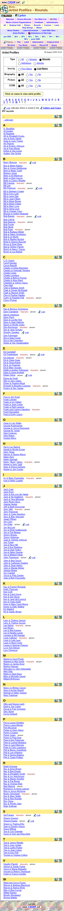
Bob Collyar (8, 219)
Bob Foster (8, 224)
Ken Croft (7, 592)
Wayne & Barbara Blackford (16, 885)
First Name (26, 69)
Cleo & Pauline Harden (14, 295)
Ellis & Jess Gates (12, 381)
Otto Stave (8, 711)
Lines (56, 25)
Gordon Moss (9, 438)
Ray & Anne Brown (12, 769)
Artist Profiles (19, 33)
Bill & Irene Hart (11, 196)
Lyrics (33, 45)
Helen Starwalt (10, 459)
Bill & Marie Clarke (12, 204)
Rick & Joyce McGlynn (14, 791)
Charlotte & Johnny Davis (15, 283)
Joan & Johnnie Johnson (15, 540)
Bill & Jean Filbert (11, 199)
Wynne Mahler (10, 897)
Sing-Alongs (27, 28)
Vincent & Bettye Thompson (16, 871)
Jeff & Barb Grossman (14, 507)
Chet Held (8, 285)
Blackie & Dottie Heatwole (15, 213)
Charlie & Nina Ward (13, 280)
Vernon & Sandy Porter (14, 866)
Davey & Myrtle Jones (14, 325)
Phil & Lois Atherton (12, 752)
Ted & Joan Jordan (12, 845)
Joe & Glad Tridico (12, 550)
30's (23, 37)
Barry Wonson (10, 162)
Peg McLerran (10, 727)
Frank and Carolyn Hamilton (16, 409)
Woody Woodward (12, 895)
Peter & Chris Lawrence (14, 747)
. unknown (8, 120)
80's (57, 37)
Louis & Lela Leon (12, 640)
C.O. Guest (8, 260)
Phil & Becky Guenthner (14, 750)
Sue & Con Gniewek (13, 831)
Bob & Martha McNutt (13, 239)
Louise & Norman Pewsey (15, 645)
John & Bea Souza (12, 560)
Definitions (26, 63)
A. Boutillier (8, 128)
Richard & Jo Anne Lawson (16, 789)
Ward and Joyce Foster (14, 883)
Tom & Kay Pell (10, 852)
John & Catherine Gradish (15, 563)
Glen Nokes (9, 435)
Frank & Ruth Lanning (13, 407)
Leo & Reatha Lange (13, 633)
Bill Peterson (9, 188)
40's (30, 37)
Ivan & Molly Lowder (13, 480)
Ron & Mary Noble (12, 796)
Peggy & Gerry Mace (13, 730)
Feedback (39, 22)
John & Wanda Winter (13, 568)
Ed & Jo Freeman (11, 365)
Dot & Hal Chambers (13, 340)
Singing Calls (15, 25)
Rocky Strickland (11, 794)
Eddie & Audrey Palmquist (15, 370)
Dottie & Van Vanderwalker (16, 343)
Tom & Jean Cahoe (12, 850)
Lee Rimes (8, 628)
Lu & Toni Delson (11, 648)
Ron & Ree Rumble (12, 798)
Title (19, 42)
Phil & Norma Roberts (13, 755)
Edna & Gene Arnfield (13, 372)
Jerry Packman (10, 512)
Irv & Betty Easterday (13, 478)
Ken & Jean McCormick (14, 599)
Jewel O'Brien (9, 519)
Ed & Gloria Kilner (12, 362)
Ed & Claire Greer (11, 360)
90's (26, 39)
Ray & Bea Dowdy (12, 771)
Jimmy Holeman (11, 537)
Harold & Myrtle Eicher (14, 449)
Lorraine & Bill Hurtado (14, 635)
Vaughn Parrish (10, 864)
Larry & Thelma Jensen (14, 620)
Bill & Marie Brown (12, 201)
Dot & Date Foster (12, 338)
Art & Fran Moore (11, 148)
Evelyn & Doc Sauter (13, 388)
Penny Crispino (10, 732)
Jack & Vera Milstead (13, 499)
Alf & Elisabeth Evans (13, 136)
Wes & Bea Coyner (12, 890)
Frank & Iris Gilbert (12, 402)
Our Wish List (40, 19)
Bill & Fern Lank (11, 194)
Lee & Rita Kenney (12, 630)
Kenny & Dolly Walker (13, 607)
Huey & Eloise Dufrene (14, 467)
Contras (47, 25)
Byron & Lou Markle (12, 252)
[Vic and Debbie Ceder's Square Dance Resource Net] (10, 2)
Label (26, 42)
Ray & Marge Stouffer (13, 779)
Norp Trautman (10, 695)
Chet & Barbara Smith (13, 288)
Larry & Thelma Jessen (14, 623)
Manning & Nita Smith (13, 661)
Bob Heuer (8, 227)
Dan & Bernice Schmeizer (15, 309)
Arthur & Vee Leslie (12, 151)
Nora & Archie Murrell (13, 690)
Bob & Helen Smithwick (14, 234)
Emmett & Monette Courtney (17, 386)
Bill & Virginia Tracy (12, 211)
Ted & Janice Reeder (13, 842)
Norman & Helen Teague (15, 693)
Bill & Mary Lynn (11, 206)
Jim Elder (7, 524)
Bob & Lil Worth (10, 237)
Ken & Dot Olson (11, 597)
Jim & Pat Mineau (12, 532)
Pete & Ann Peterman (13, 740)
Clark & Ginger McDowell (15, 290)
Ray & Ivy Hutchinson (13, 776)
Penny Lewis (9, 735)
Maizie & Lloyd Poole (13, 659)
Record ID (44, 45)
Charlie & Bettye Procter (15, 278)
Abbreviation (37, 42)
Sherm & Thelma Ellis (13, 824)
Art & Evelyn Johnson (13, 146)
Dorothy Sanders (11, 332)
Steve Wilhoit (9, 829)
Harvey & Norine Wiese (14, 454)
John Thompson (11, 557)
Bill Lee (7, 185)
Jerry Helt (8, 509)
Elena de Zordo (10, 378)
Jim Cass (7, 521)
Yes (31, 74)
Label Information (30, 30)
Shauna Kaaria (10, 821)
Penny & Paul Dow (12, 737)
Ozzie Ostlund (10, 714)
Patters (27, 25)
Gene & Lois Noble (12, 423)
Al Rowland (8, 133)
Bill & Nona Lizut (11, 209)
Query (54, 45)
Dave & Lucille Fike (12, 320)
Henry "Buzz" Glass (12, 462)
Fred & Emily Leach (12, 414)
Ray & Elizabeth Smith (14, 774)
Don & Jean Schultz (12, 329)
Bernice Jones (10, 173)
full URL (32, 904)
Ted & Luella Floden (12, 847)
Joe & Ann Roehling (12, 547)
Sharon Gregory (10, 818)
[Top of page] (56, 117)
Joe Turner (8, 542)
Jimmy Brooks (10, 535)
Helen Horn (8, 457)
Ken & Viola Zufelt (12, 602)
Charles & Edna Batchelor (15, 268)
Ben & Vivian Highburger (15, 168)
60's (43, 37)
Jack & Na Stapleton (13, 497)
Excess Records (24, 19)
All (5, 25)
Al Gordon (8, 131)
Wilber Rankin (10, 892)
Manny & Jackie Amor (13, 664)
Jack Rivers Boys (11, 502)
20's (16, 37)
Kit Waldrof (8, 609)
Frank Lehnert (10, 399)
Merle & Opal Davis (12, 674)
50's (37, 37)
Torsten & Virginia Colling (15, 855)
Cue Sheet (23, 45)
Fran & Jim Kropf (11, 397)
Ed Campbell (9, 352)
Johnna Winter (10, 570)
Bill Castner (8, 183)
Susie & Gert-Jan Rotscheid (16, 834)
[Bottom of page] (60, 117)
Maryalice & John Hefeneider (17, 669)
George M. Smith (11, 430)
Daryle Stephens (11, 315)
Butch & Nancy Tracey (14, 249)
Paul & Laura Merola (13, 725)
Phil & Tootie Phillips (13, 757)
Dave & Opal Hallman (13, 322)
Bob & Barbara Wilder (13, 232)
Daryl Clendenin (10, 311)
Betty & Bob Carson (12, 178)
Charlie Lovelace (11, 275)
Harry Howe (8, 452)
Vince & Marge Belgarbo (15, 869)
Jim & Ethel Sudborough (15, 530)
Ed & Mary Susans (12, 367)
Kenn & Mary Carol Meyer (15, 604)
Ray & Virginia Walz (12, 784)
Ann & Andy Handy (12, 138)
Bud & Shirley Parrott (13, 247)
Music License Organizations (18, 22)
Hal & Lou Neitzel (11, 447)
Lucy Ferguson (10, 650)
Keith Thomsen (10, 589)
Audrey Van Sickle (12, 153)
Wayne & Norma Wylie (14, 888)
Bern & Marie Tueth (12, 170)
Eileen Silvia (9, 375)
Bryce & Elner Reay (12, 244)
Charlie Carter (9, 273)
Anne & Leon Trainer (13, 141)
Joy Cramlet (9, 573)
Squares (33, 59)
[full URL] (42, 907)
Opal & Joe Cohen (12, 706)
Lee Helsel (8, 625)
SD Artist (11, 45)
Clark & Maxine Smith (13, 293)
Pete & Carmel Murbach (14, 742)
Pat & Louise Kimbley (13, 723)
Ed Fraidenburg (10, 354)
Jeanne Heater (10, 504)
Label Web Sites (48, 30)
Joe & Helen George (13, 552)
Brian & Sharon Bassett (14, 242)
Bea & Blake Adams (13, 165)
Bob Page (8, 229)
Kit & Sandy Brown (12, 611)
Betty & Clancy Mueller (14, 180)
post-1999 (35, 39)
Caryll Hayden (10, 263)
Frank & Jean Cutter (13, 404)
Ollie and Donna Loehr (13, 704)
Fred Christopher (11, 412)
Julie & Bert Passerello (14, 578)
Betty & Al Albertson (13, 175)
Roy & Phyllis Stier (12, 803)
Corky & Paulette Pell (13, 298)
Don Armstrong (10, 327)
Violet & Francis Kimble (14, 874)
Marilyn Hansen (10, 666)
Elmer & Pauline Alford (14, 383)
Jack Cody (8, 489)
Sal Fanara (8, 815)
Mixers (39, 28)
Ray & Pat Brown (11, 781)
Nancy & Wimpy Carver (14, 688)
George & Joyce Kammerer (16, 428)
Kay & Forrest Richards (14, 587)
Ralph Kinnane (10, 766)
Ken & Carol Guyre (12, 594)
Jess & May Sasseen (13, 516)
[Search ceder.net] (23, 2)
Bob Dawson (9, 222)
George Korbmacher (12, 425)
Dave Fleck (8, 317)
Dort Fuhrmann (10, 335)
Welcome (10, 19)
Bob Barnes (9, 216)
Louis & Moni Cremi (12, 643)
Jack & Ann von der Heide (15, 494)
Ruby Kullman (10, 806)
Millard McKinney (11, 679)
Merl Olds (8, 671)
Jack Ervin (8, 492)
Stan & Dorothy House (14, 826)
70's (50, 37)
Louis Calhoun (10, 638)
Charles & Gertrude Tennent (16, 270)
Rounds (37, 25)
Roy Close (8, 801)
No (39, 74)
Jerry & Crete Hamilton (14, 514)
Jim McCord (9, 527)
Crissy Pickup (10, 300)
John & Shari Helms (12, 565)
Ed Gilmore (8, 357)
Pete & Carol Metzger (13, 745)
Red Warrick (9, 786)
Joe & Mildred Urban (13, 555)
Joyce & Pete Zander (13, 575)
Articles (40, 63)
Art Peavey (8, 143)
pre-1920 (7, 37)
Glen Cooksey (10, 433)
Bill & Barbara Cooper (13, 191)
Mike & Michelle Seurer (14, 676)
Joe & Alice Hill (10, 545)
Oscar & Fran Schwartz (14, 709)
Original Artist (53, 42)
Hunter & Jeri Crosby (13, 469)
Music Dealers (13, 30)
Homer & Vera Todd (12, 464)
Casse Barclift (10, 265)
